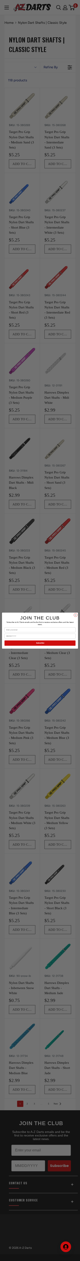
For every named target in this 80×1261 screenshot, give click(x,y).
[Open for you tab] (65, 1246)
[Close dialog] (75, 615)
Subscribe (40, 643)
